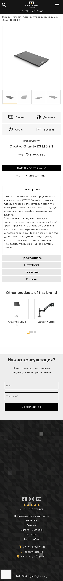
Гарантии (32, 272)
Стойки (27, 17)
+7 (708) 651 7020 (31, 11)
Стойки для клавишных (45, 17)
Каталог (17, 17)
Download (31, 265)
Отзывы (31, 279)
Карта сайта (31, 539)
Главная (6, 17)
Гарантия (31, 520)
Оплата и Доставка (31, 530)
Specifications (32, 258)
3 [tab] (35, 332)
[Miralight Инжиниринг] (31, 4)
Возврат (31, 525)
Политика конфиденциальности (31, 516)
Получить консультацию (31, 168)
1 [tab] (28, 332)
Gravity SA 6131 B (46, 322)
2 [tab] (32, 332)
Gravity (35, 140)
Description (32, 189)
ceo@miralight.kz (34, 552)
